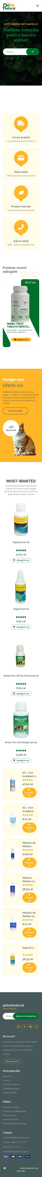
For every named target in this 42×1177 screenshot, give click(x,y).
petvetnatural (13, 1168)
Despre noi (7, 1076)
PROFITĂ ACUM (15, 411)
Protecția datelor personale (15, 1123)
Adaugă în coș (22, 560)
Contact (6, 1080)
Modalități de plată (11, 1088)
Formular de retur (10, 1119)
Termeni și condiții (11, 1107)
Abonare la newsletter (26, 1016)
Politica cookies (9, 1115)
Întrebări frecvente (11, 1084)
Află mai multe (12, 1061)
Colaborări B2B (9, 1092)
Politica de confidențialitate (14, 1111)
